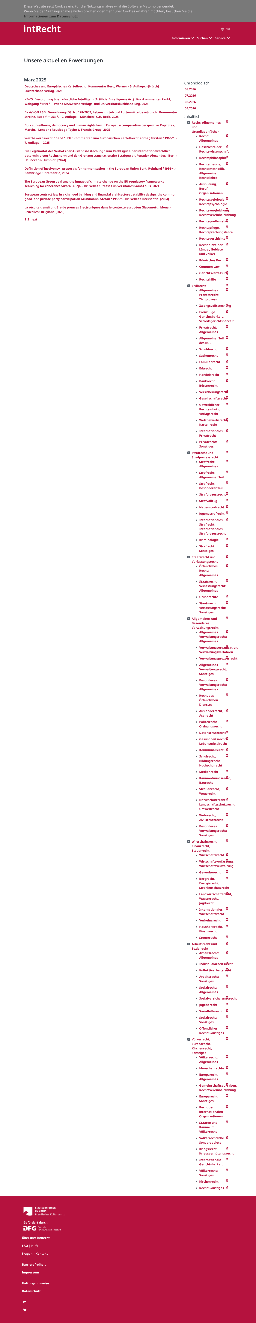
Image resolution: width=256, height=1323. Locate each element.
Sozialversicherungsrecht (212, 998)
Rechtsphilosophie (212, 158)
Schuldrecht (208, 349)
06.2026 (190, 102)
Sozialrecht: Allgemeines (208, 989)
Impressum (30, 1272)
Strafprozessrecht (212, 494)
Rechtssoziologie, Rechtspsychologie (212, 201)
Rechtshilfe (207, 279)
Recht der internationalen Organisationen (211, 1111)
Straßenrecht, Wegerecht (209, 791)
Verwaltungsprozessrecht (212, 658)
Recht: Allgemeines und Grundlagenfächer (206, 127)
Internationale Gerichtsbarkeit (211, 1162)
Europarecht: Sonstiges (209, 1098)
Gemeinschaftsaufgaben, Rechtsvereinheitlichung (212, 1087)
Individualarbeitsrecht (212, 964)
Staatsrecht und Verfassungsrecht (205, 559)
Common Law (209, 267)
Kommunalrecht (211, 750)
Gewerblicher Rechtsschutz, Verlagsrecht (209, 409)
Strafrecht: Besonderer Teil (211, 485)
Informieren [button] (181, 38)
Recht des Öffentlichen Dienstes (208, 700)
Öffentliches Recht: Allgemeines (208, 570)
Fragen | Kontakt (35, 1254)
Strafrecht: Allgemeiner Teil (211, 475)
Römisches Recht (212, 260)
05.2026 (190, 108)
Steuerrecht (208, 938)
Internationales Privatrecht (211, 433)
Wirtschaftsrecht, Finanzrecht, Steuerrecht (205, 846)
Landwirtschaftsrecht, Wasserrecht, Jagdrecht (212, 898)
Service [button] (220, 38)
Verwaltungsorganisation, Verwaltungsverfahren (212, 649)
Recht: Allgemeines (208, 138)
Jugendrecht (208, 1005)
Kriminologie (209, 540)
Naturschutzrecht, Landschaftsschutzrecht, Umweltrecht (212, 804)
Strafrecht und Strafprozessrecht (205, 455)
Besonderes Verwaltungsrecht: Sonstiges (212, 830)
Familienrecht (209, 362)
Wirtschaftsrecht (211, 855)
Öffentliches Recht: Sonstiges (211, 1030)
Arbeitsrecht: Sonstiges (209, 979)
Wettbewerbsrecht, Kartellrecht (212, 422)
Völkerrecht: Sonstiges (208, 1173)
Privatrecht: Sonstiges (208, 444)
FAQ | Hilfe (30, 1246)
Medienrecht (208, 772)
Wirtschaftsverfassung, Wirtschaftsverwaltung (212, 863)
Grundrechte (208, 597)
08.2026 (190, 89)
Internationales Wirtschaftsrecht (211, 911)
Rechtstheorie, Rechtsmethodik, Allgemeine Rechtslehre (212, 171)
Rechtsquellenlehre (212, 221)
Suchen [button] (202, 38)
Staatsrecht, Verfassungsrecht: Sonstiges (212, 607)
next (34, 219)
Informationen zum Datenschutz (51, 16)
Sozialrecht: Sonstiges (208, 1019)
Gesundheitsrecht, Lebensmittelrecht (212, 741)
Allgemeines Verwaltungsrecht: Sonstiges (212, 669)
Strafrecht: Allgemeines (208, 464)
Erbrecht (205, 368)
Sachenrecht (208, 356)
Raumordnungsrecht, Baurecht (212, 780)
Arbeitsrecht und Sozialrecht (204, 946)
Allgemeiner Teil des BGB (211, 340)
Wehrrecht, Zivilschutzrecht (211, 817)
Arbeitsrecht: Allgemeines (209, 955)
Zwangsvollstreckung (212, 306)
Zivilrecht (199, 286)
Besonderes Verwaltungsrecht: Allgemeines (212, 684)
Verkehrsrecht (210, 920)
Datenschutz (31, 1291)
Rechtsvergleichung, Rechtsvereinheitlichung (212, 212)
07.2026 (190, 95)
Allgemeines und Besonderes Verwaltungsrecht (205, 623)
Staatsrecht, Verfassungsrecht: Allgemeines (212, 586)
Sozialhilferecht (211, 1011)
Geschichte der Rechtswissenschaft (212, 149)
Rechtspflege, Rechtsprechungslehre (212, 230)
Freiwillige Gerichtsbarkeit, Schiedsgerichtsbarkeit (212, 316)
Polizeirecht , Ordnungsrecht (210, 724)
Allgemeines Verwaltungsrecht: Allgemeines (212, 636)
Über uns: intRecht (36, 1238)
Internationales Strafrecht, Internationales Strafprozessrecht (212, 527)
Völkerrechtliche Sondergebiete (211, 1140)
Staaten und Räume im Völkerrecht (208, 1127)
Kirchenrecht (209, 1181)
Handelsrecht (209, 375)
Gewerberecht (210, 872)
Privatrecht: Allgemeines (208, 329)
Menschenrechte (211, 1068)
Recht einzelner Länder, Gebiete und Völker (211, 249)
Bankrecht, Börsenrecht (208, 383)
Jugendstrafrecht (212, 513)
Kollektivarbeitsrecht (212, 970)
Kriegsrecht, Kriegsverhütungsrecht (212, 1151)
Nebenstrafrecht (211, 507)
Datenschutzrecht (212, 733)
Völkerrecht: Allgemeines (208, 1059)
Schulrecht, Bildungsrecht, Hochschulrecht (210, 760)
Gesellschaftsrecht (212, 398)
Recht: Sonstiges (211, 1188)
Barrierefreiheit (34, 1264)
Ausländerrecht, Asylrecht (211, 713)
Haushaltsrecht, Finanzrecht (211, 929)
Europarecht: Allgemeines (209, 1077)
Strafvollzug (208, 501)
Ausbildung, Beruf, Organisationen (211, 188)
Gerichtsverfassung (212, 273)
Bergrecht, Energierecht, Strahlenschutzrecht (212, 883)
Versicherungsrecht (212, 392)
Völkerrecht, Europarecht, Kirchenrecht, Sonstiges (202, 1046)
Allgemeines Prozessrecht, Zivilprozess (209, 294)
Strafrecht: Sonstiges (207, 548)
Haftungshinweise (35, 1283)
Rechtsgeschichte (212, 238)
